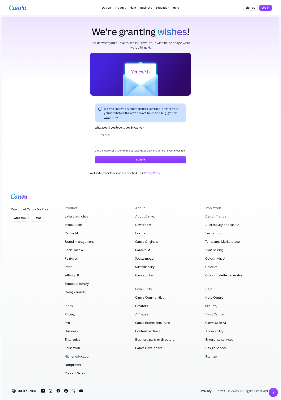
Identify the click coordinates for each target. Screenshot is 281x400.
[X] (74, 391)
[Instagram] (51, 391)
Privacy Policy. (152, 173)
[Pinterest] (66, 391)
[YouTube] (81, 391)
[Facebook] (58, 391)
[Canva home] (17, 8)
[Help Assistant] (273, 392)
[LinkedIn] (43, 391)
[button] (106, 8)
